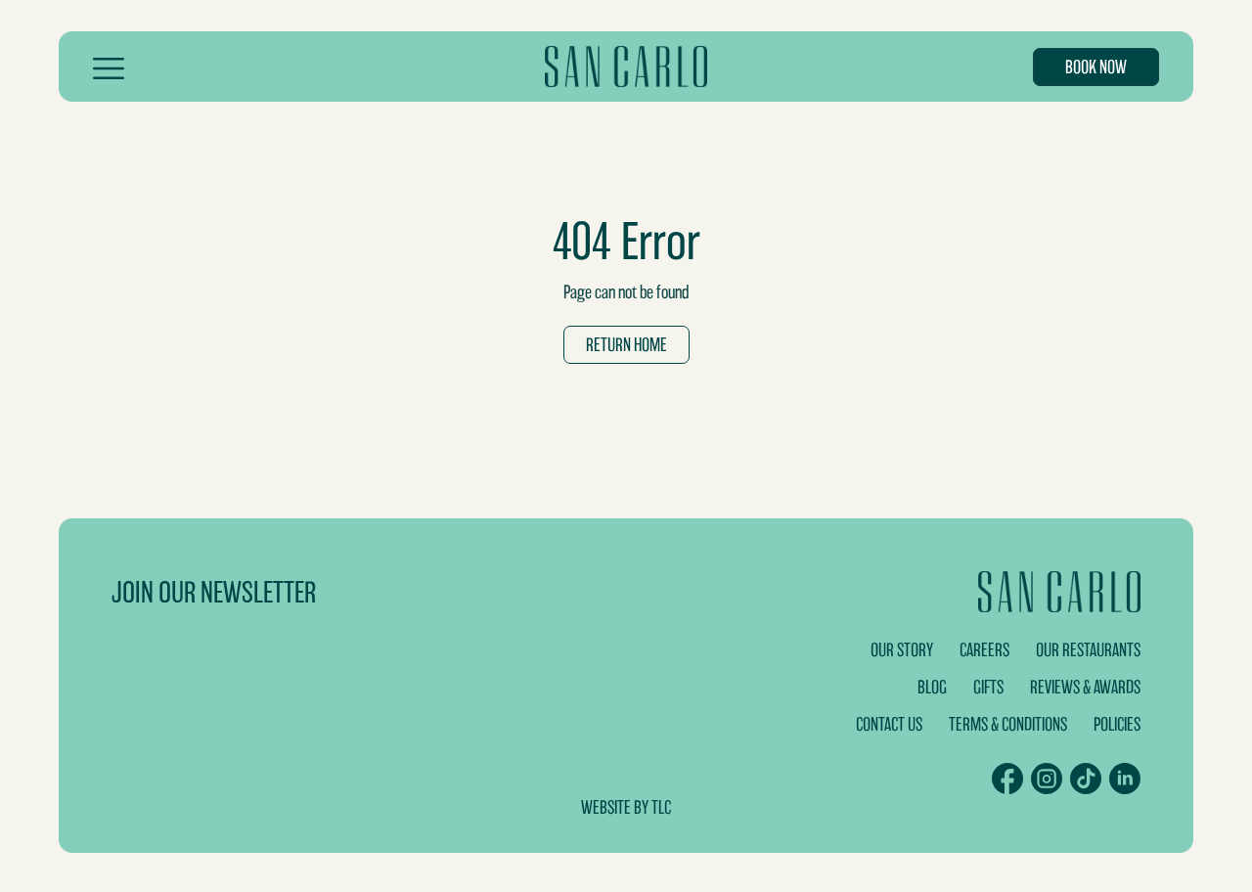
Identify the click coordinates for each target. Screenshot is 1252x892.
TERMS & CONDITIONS (1008, 724)
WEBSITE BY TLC (626, 807)
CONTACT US (889, 724)
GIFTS (988, 687)
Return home (626, 344)
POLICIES (1117, 724)
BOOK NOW (1096, 67)
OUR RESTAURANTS (1088, 650)
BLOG (932, 687)
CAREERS (984, 650)
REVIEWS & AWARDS (1085, 687)
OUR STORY (902, 650)
